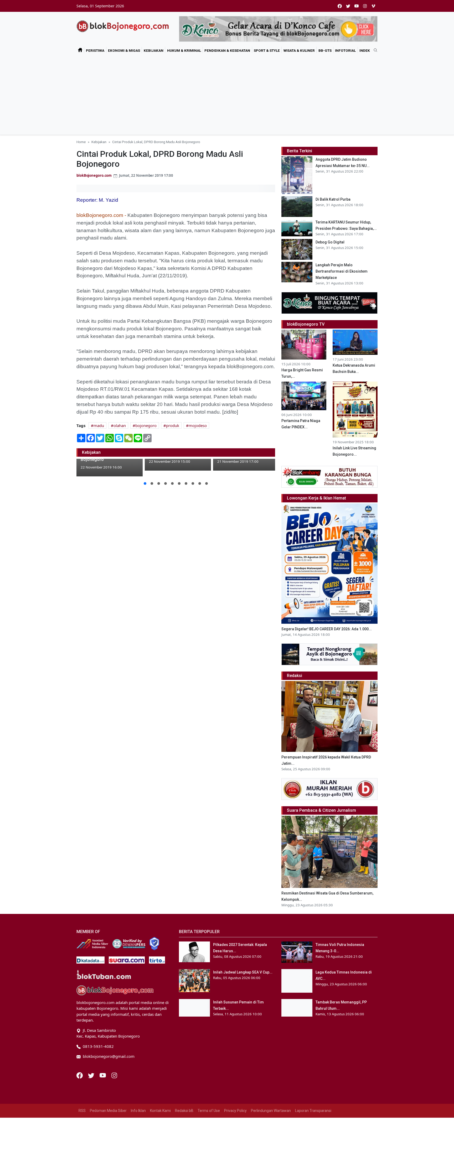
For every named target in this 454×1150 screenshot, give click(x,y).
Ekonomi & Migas (124, 50)
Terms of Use (209, 1111)
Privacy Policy (235, 1111)
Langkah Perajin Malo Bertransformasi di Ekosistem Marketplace (342, 271)
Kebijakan (153, 50)
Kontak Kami (160, 1111)
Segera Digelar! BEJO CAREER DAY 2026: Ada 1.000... (326, 629)
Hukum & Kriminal (184, 50)
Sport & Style (267, 50)
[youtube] (356, 6)
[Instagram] (114, 1075)
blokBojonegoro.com (94, 175)
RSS (82, 1111)
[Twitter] (91, 1075)
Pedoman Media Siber (108, 1111)
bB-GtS (325, 50)
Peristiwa (95, 50)
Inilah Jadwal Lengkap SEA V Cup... (242, 972)
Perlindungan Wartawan (271, 1111)
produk (172, 425)
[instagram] (365, 6)
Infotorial (345, 50)
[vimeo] (373, 6)
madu (99, 425)
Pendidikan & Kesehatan (227, 50)
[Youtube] (103, 1075)
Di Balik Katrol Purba (333, 199)
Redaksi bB (184, 1111)
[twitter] (348, 6)
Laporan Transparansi (313, 1111)
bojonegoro (146, 425)
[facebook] (340, 6)
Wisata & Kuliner (299, 50)
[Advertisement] (227, 95)
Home (81, 142)
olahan (119, 425)
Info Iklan (138, 1111)
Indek (364, 50)
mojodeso (198, 425)
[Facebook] (80, 1075)
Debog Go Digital (330, 242)
